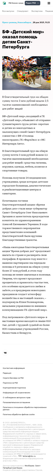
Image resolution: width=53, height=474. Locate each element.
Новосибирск (24, 22)
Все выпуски (8, 10)
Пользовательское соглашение (16, 402)
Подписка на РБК (10, 382)
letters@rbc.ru (29, 455)
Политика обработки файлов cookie (19, 414)
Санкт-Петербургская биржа (22, 466)
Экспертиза (37, 10)
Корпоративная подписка (14, 387)
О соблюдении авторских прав (16, 397)
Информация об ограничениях (16, 392)
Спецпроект (22, 10)
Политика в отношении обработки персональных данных (25, 408)
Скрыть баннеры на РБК (13, 377)
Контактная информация (14, 367)
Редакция (7, 372)
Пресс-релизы (9, 22)
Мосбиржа (29, 465)
